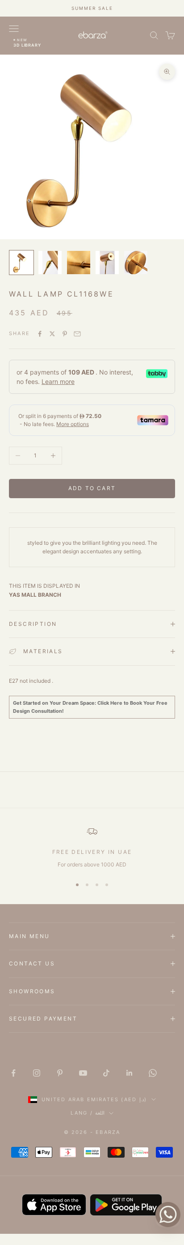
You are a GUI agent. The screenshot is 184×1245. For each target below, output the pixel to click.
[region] (92, 847)
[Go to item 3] (78, 262)
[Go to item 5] (135, 262)
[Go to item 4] (107, 262)
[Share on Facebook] (39, 333)
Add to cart (92, 488)
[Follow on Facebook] (13, 1072)
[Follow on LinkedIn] (129, 1072)
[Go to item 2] (50, 262)
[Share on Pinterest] (64, 333)
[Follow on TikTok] (106, 1072)
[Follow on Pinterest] (59, 1072)
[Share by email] (77, 333)
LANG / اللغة (88, 1113)
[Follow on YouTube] (83, 1072)
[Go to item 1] (21, 262)
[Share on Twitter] (52, 333)
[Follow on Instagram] (36, 1072)
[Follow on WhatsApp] (152, 1072)
